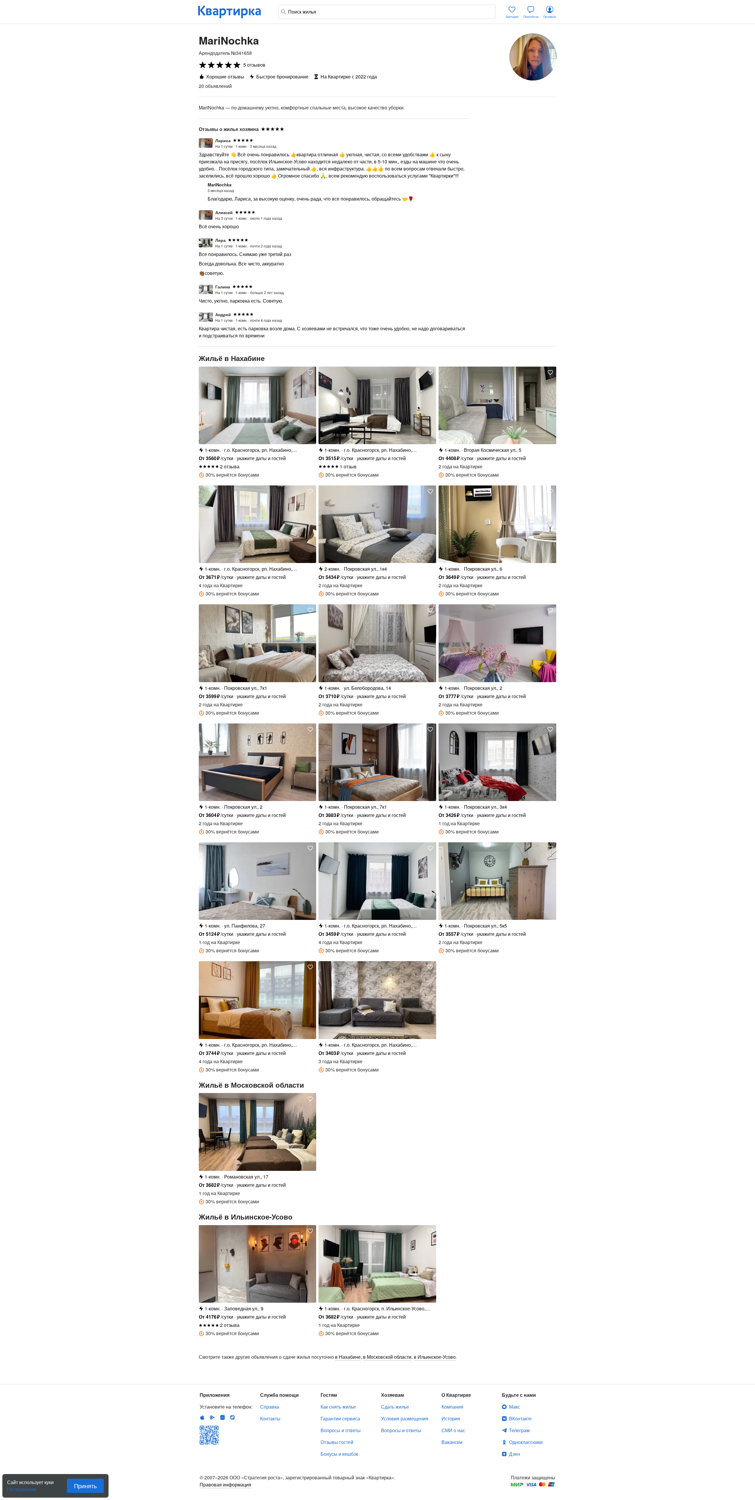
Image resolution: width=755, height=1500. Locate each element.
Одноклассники (526, 1442)
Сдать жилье (395, 1406)
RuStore (232, 1417)
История (450, 1418)
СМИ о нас (453, 1430)
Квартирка (233, 11)
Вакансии (451, 1442)
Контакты (270, 1418)
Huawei (222, 1417)
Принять (85, 1485)
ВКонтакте (520, 1418)
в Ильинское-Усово (435, 1356)
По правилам (21, 1487)
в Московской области (387, 1356)
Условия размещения (404, 1418)
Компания (452, 1406)
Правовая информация (225, 1484)
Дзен (514, 1453)
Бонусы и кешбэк (339, 1453)
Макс (514, 1406)
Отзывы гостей (337, 1442)
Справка (269, 1406)
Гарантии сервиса (340, 1418)
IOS (202, 1417)
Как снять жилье (338, 1406)
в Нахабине (348, 1356)
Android (212, 1417)
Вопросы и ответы (341, 1430)
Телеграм (519, 1430)
